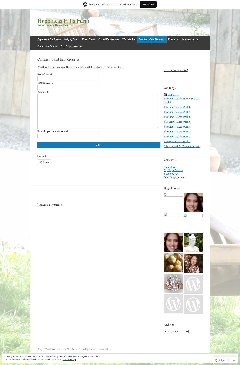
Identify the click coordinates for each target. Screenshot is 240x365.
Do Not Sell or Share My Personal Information (87, 349)
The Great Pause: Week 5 (177, 121)
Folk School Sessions (71, 46)
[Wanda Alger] (193, 223)
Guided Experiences (108, 39)
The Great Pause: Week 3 (177, 131)
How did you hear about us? (52, 131)
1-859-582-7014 (172, 173)
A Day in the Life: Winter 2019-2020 (182, 146)
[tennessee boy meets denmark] (193, 284)
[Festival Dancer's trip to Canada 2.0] (193, 305)
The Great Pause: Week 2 (177, 136)
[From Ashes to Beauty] (173, 202)
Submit (99, 145)
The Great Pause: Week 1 (177, 141)
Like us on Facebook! (176, 70)
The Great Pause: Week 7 (177, 111)
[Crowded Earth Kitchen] (173, 263)
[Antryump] (193, 243)
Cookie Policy (69, 359)
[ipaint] (173, 304)
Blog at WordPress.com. (49, 349)
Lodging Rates (71, 39)
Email (45, 82)
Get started (148, 4)
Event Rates (88, 39)
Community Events (47, 46)
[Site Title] (193, 203)
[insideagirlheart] (173, 284)
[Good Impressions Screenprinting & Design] (173, 222)
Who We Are (128, 39)
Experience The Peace (49, 39)
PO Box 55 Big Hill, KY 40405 (173, 168)
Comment (42, 92)
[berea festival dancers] (173, 242)
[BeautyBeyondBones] (193, 264)
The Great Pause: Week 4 (177, 126)
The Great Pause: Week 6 (177, 116)
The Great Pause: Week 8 (177, 107)
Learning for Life (190, 39)
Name (45, 73)
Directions (173, 39)
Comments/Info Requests (152, 39)
